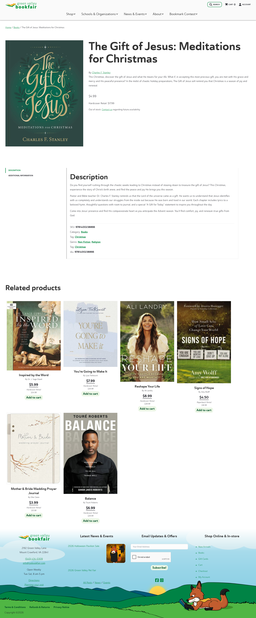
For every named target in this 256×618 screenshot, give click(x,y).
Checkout (203, 571)
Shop (69, 14)
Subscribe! (159, 568)
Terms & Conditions (15, 607)
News (98, 582)
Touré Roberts (92, 502)
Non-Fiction (84, 242)
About (157, 14)
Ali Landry (149, 390)
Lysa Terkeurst (92, 375)
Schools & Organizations (98, 14)
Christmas (80, 237)
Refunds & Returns (39, 607)
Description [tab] (14, 170)
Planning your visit (34, 584)
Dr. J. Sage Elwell (35, 379)
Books (16, 27)
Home (8, 27)
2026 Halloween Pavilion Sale (83, 546)
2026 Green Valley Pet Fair (82, 570)
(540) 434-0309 (34, 558)
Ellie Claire (35, 497)
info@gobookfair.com (34, 563)
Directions (34, 580)
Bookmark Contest (182, 14)
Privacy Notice (61, 607)
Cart (200, 565)
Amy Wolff (205, 392)
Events (106, 582)
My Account (204, 577)
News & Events (134, 14)
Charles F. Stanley (101, 72)
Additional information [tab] (20, 175)
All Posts (87, 582)
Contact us (107, 109)
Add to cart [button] (33, 397)
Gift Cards (203, 559)
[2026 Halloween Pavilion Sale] (115, 553)
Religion (96, 242)
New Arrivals (204, 547)
